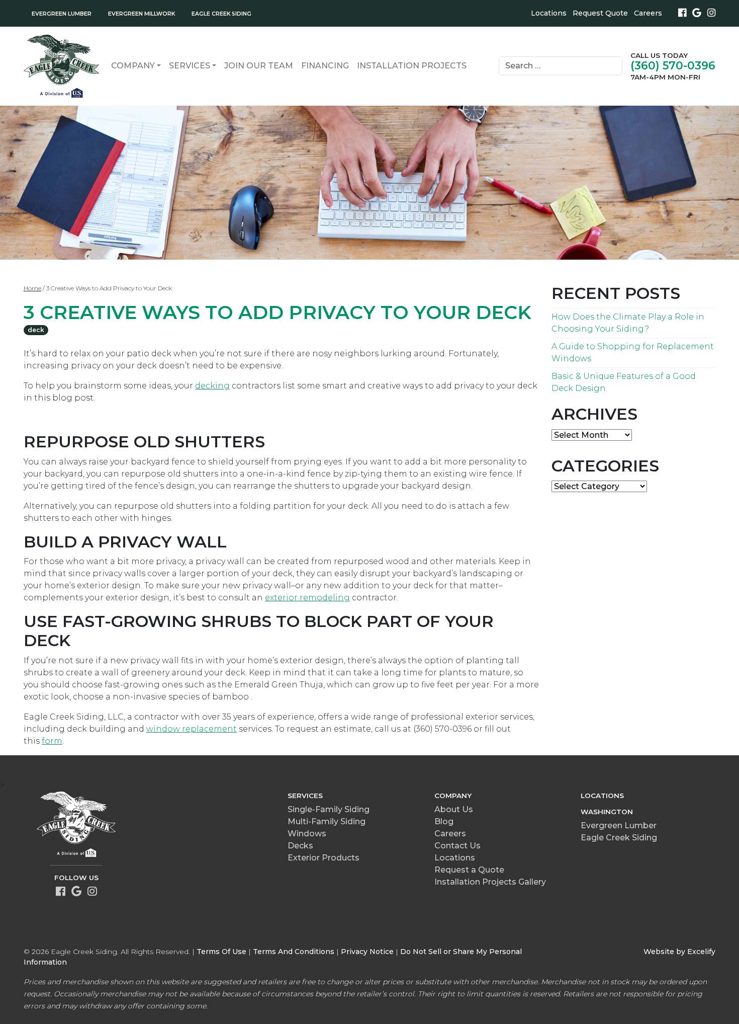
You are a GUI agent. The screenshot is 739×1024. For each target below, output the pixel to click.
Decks (300, 845)
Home (32, 288)
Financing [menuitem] (325, 65)
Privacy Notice (367, 951)
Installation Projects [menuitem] (412, 65)
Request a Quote (469, 870)
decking (212, 385)
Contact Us (457, 845)
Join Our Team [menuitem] (258, 65)
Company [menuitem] (133, 65)
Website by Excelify (679, 951)
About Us (453, 809)
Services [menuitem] (189, 65)
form (52, 741)
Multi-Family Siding (326, 821)
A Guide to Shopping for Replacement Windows (632, 352)
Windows (307, 833)
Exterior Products (323, 857)
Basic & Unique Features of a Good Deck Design (623, 382)
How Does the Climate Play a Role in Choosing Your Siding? (627, 323)
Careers (648, 13)
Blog (443, 821)
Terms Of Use (221, 951)
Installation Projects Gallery (490, 882)
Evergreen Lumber (619, 825)
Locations (549, 13)
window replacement (191, 729)
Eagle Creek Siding (619, 837)
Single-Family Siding (328, 809)
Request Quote (600, 13)
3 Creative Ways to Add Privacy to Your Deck (277, 312)
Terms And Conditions (293, 951)
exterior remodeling (307, 597)
